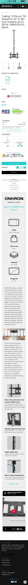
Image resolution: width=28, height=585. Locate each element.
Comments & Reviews (14, 187)
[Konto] (18, 6)
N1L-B (7, 12)
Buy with (14, 172)
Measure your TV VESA (14, 181)
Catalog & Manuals (14, 189)
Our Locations (6, 560)
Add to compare (14, 163)
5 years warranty (6, 565)
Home (3, 12)
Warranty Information (14, 185)
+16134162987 (11, 572)
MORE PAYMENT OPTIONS (14, 175)
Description (14, 179)
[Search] (20, 6)
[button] (25, 66)
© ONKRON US (12, 579)
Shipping (14, 183)
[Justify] (25, 6)
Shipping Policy (6, 562)
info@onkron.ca (6, 574)
